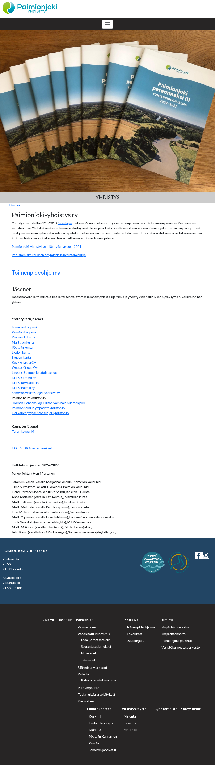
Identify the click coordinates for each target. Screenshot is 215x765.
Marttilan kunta (23, 342)
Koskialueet (86, 701)
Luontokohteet (99, 709)
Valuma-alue (87, 627)
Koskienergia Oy (24, 362)
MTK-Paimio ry (23, 388)
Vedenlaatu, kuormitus (94, 634)
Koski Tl (95, 716)
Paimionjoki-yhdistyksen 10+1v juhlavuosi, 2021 (46, 246)
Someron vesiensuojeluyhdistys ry (36, 393)
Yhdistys (131, 619)
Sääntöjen (65, 223)
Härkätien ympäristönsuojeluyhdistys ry (40, 413)
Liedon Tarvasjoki (101, 723)
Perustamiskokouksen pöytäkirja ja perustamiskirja (49, 255)
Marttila (95, 730)
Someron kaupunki (25, 327)
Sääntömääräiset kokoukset (32, 448)
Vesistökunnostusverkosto (180, 647)
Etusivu (14, 205)
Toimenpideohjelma (36, 272)
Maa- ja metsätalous (95, 640)
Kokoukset (134, 634)
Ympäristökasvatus (175, 627)
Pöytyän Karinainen (103, 736)
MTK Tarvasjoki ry (25, 382)
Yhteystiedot (191, 709)
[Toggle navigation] (107, 24)
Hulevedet (88, 653)
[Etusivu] (29, 7)
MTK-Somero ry (24, 377)
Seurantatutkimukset (96, 646)
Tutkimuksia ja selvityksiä (96, 694)
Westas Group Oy (25, 367)
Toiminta (167, 619)
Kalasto (83, 674)
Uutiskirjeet (135, 641)
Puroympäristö (88, 688)
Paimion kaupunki (24, 332)
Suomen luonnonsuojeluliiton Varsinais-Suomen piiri (48, 403)
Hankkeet (65, 619)
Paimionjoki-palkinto (176, 641)
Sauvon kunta (21, 357)
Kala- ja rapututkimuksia (98, 680)
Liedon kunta (21, 352)
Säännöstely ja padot (92, 667)
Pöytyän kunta (22, 347)
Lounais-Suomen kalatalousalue (34, 372)
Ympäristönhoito (173, 634)
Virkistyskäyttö (134, 709)
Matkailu (130, 730)
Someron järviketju (102, 750)
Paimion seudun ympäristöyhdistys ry (38, 408)
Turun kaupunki (23, 431)
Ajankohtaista (166, 709)
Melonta (129, 716)
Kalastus (129, 723)
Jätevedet (88, 660)
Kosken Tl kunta (23, 337)
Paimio (94, 743)
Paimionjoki (85, 619)
